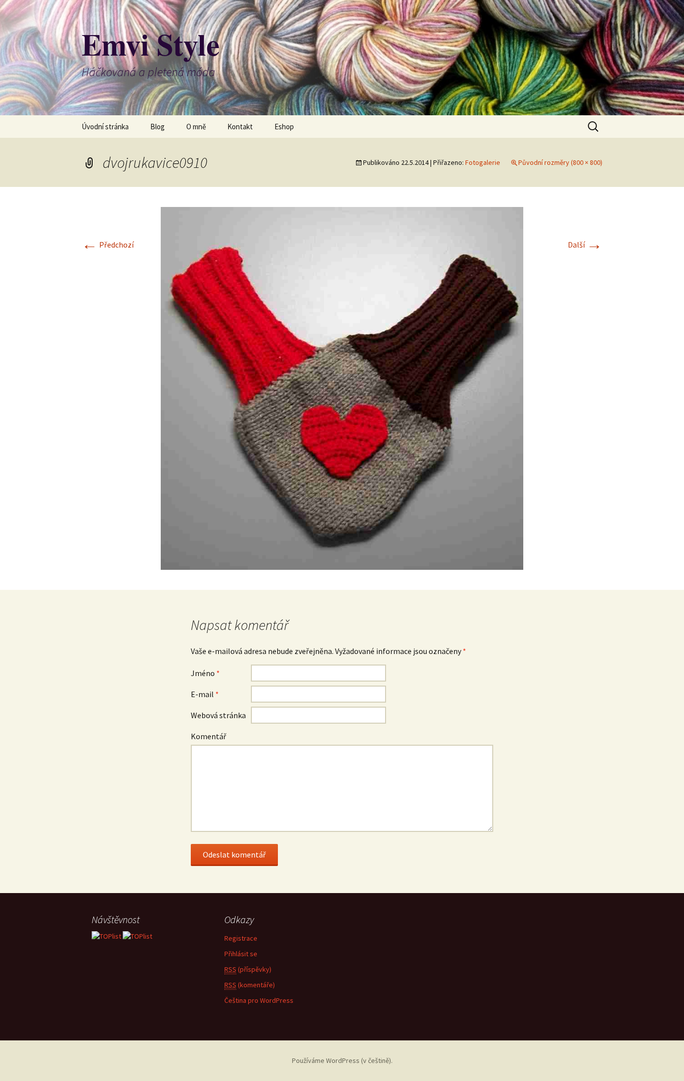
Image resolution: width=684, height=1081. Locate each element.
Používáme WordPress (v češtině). (342, 1060)
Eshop (284, 126)
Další (585, 245)
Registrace (240, 938)
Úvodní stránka (105, 126)
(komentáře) (249, 984)
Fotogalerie (482, 162)
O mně (196, 126)
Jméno (205, 673)
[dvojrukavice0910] (342, 387)
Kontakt (240, 126)
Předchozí (108, 245)
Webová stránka (218, 715)
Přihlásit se (240, 953)
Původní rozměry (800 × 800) (560, 162)
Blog (157, 126)
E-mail (205, 694)
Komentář (208, 736)
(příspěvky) (247, 969)
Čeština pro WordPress (258, 1000)
